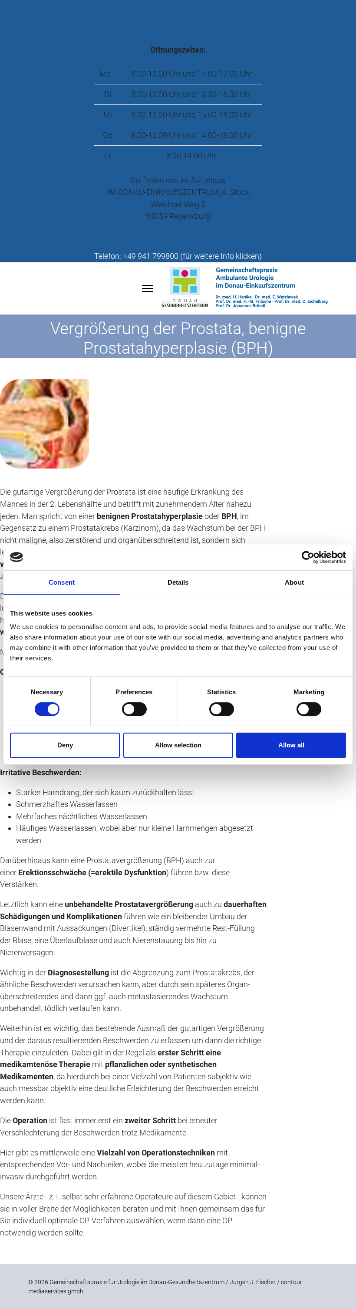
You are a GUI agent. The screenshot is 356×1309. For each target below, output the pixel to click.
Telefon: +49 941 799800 (178, 5)
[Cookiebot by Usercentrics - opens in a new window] (308, 557)
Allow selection (178, 745)
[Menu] (147, 288)
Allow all (291, 745)
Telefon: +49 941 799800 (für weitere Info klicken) (178, 256)
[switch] (134, 709)
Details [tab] (178, 582)
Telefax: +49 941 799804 (178, 18)
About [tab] (294, 582)
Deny (65, 745)
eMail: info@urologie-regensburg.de (178, 29)
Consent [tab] (62, 582)
